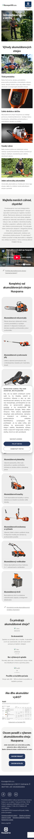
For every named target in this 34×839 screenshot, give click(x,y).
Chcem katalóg (17, 763)
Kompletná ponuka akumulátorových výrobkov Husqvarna (18, 609)
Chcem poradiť (17, 756)
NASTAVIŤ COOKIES (16, 439)
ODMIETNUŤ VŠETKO (17, 449)
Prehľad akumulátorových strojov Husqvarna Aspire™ (15, 272)
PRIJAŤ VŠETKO (17, 444)
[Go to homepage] (6, 829)
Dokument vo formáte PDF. (17, 722)
